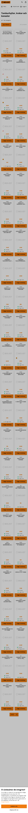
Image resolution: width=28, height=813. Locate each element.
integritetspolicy (5, 802)
